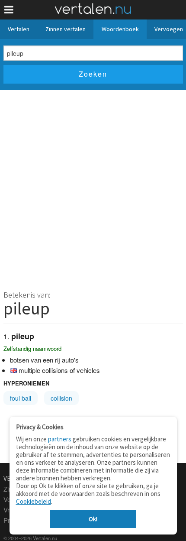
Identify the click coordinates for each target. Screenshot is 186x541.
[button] (8, 9)
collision (61, 398)
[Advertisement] (93, 187)
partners (59, 439)
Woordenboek (120, 29)
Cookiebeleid (33, 501)
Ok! (93, 519)
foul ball (20, 398)
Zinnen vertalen (65, 29)
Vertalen (18, 29)
